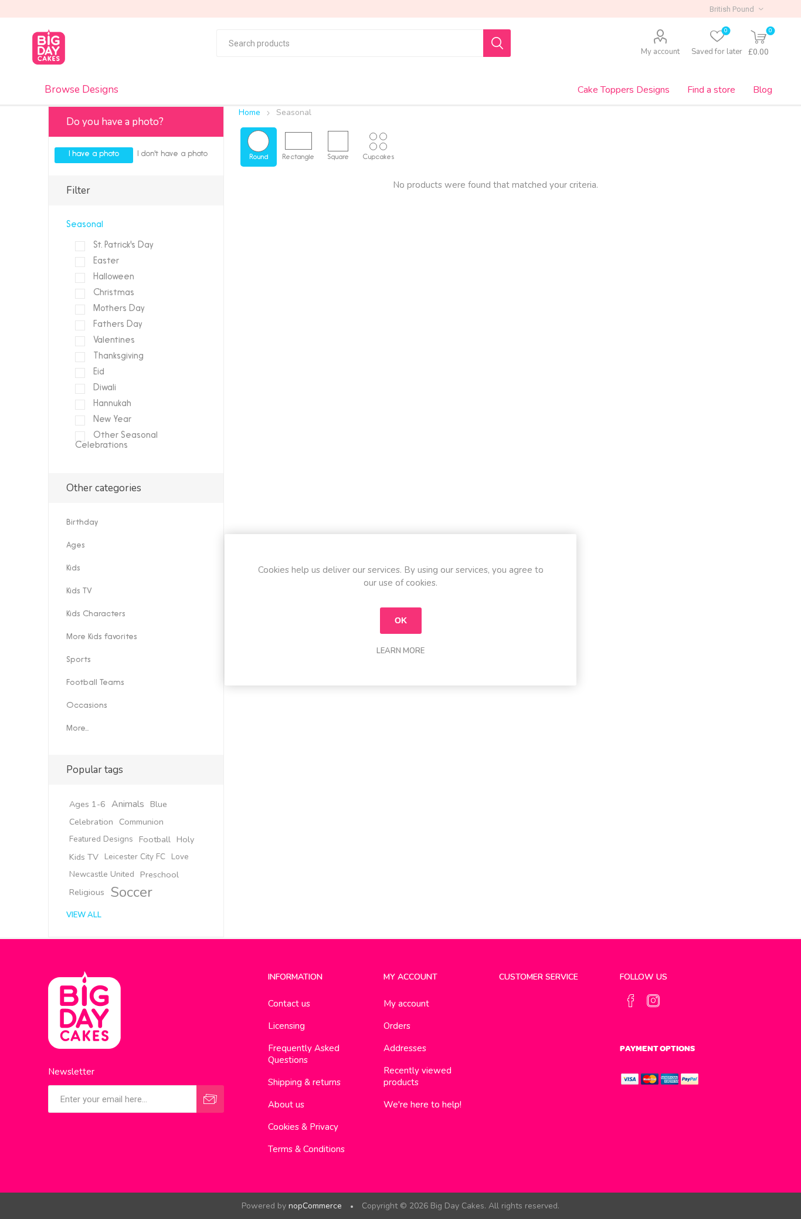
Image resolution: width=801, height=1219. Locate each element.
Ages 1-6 (87, 804)
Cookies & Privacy (303, 1127)
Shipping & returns (304, 1082)
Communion (141, 822)
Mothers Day (118, 309)
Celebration (91, 822)
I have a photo (94, 154)
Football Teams (95, 682)
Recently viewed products (417, 1076)
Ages (75, 545)
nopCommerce (315, 1205)
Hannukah (111, 404)
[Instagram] (653, 1000)
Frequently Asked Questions (304, 1054)
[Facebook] (631, 1000)
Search (497, 43)
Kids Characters (95, 614)
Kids (73, 568)
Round (258, 157)
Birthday (82, 522)
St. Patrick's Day (122, 245)
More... (77, 728)
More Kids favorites (101, 637)
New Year (111, 420)
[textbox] (349, 43)
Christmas (112, 293)
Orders (396, 1026)
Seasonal (84, 225)
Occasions (86, 705)
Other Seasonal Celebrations (116, 440)
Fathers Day (116, 324)
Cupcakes (378, 157)
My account (660, 51)
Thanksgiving (117, 356)
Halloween (112, 277)
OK (401, 620)
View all (83, 915)
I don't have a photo (172, 154)
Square (338, 157)
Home (249, 112)
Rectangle (298, 157)
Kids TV (79, 591)
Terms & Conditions (306, 1149)
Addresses (404, 1048)
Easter (105, 261)
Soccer (131, 892)
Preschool (159, 874)
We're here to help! (422, 1104)
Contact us (289, 1003)
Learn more (400, 651)
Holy (185, 839)
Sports (78, 660)
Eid (97, 372)
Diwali (103, 388)
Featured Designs (101, 839)
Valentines (113, 340)
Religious (86, 892)
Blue (158, 804)
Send (210, 1099)
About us (286, 1104)
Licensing (286, 1026)
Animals (127, 804)
